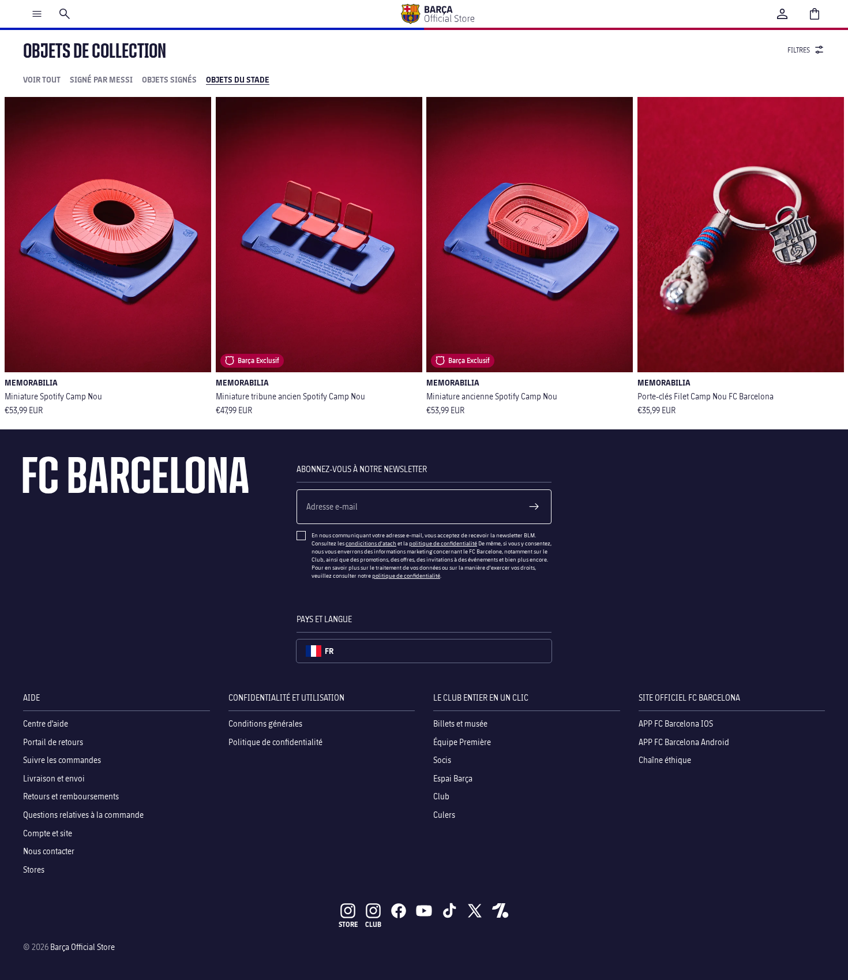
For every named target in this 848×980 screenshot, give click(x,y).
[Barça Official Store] (437, 14)
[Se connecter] (782, 14)
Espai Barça (452, 778)
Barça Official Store (82, 947)
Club (441, 796)
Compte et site (47, 832)
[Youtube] (424, 911)
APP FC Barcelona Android (684, 741)
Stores (33, 869)
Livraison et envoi (54, 778)
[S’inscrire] (534, 507)
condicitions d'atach (371, 543)
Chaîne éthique (665, 760)
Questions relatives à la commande (83, 815)
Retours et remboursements (71, 796)
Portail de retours (53, 741)
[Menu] (37, 14)
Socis (442, 760)
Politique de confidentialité (275, 741)
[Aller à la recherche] (64, 14)
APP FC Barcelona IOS (676, 723)
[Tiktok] (449, 911)
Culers (444, 815)
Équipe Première (462, 741)
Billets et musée (460, 723)
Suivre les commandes (62, 760)
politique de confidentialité (443, 543)
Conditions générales (265, 723)
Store (348, 924)
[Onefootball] (500, 911)
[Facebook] (398, 911)
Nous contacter (48, 851)
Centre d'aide (45, 723)
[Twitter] (475, 911)
